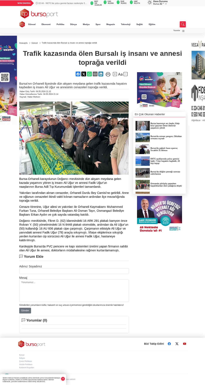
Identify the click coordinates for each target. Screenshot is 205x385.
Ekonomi (46, 24)
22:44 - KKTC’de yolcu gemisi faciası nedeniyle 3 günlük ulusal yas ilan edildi (60, 3)
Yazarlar (176, 30)
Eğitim (152, 24)
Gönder (25, 310)
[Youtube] (185, 344)
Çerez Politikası (25, 361)
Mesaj (23, 277)
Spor (98, 24)
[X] (177, 344)
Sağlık (139, 24)
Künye (21, 355)
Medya (86, 24)
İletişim (22, 358)
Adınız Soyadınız (30, 266)
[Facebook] (169, 344)
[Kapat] (63, 379)
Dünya (73, 24)
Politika (60, 24)
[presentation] (84, 3)
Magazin (110, 24)
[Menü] (183, 31)
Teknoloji (125, 24)
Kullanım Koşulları (26, 368)
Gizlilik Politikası (25, 364)
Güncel (32, 24)
